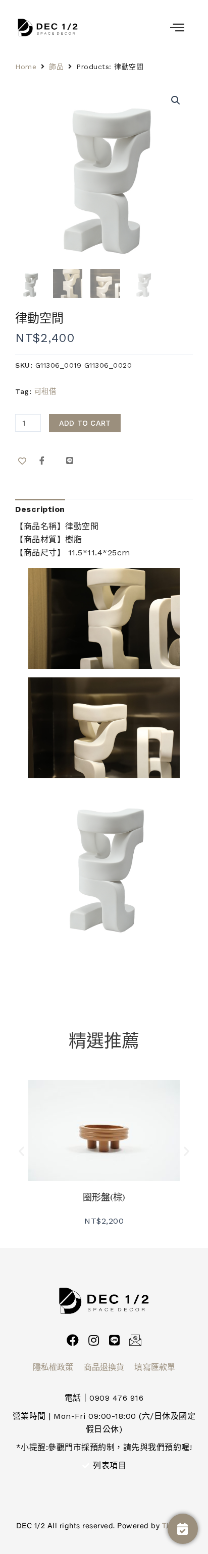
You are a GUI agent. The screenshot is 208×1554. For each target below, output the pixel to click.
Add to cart (85, 423)
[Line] (115, 1340)
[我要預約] (183, 1529)
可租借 (45, 391)
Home (25, 67)
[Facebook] (73, 1340)
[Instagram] (93, 1340)
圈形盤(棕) (104, 1197)
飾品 (56, 67)
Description (40, 509)
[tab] (40, 509)
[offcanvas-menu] (177, 27)
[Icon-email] (135, 1340)
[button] (21, 1151)
